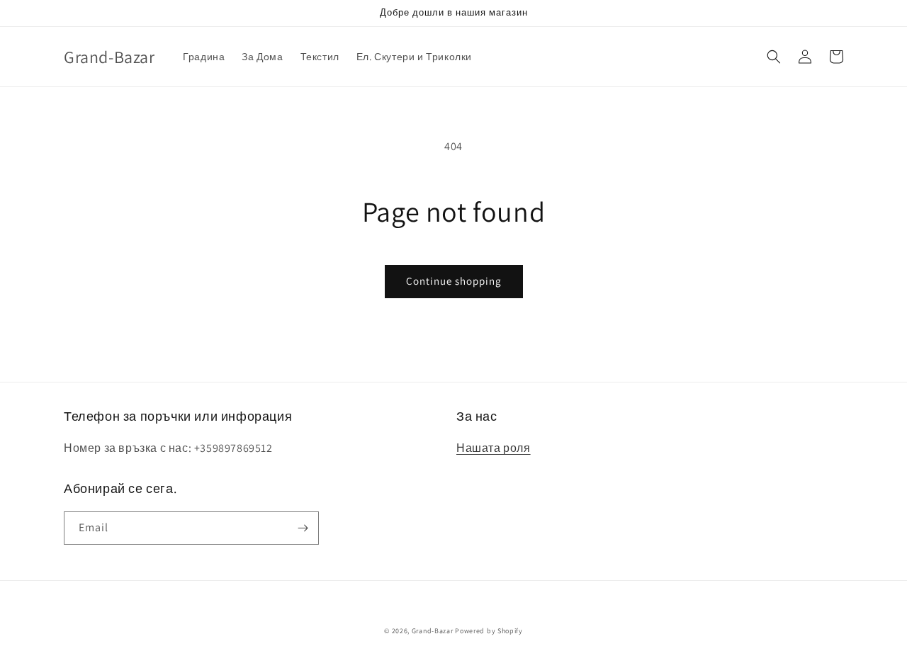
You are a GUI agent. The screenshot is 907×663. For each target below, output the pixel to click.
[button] (773, 56)
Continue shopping (454, 281)
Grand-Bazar (433, 630)
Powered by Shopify (489, 630)
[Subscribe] (302, 528)
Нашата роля (493, 448)
